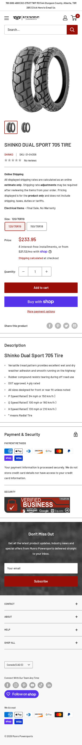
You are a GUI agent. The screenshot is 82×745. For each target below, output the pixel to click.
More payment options (41, 311)
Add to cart (41, 287)
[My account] (65, 18)
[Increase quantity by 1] (46, 271)
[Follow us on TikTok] (41, 685)
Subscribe (41, 581)
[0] (74, 18)
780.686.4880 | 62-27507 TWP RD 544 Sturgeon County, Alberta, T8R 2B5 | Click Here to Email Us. (41, 5)
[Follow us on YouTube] (32, 685)
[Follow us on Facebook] (7, 685)
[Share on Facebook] (50, 326)
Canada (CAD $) (15, 664)
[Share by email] (75, 326)
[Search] (72, 30)
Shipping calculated (31, 258)
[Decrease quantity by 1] (23, 271)
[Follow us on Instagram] (16, 685)
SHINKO (8, 154)
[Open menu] (6, 18)
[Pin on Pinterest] (58, 326)
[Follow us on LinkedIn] (49, 685)
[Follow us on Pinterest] (24, 685)
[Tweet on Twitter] (66, 326)
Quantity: (10, 271)
